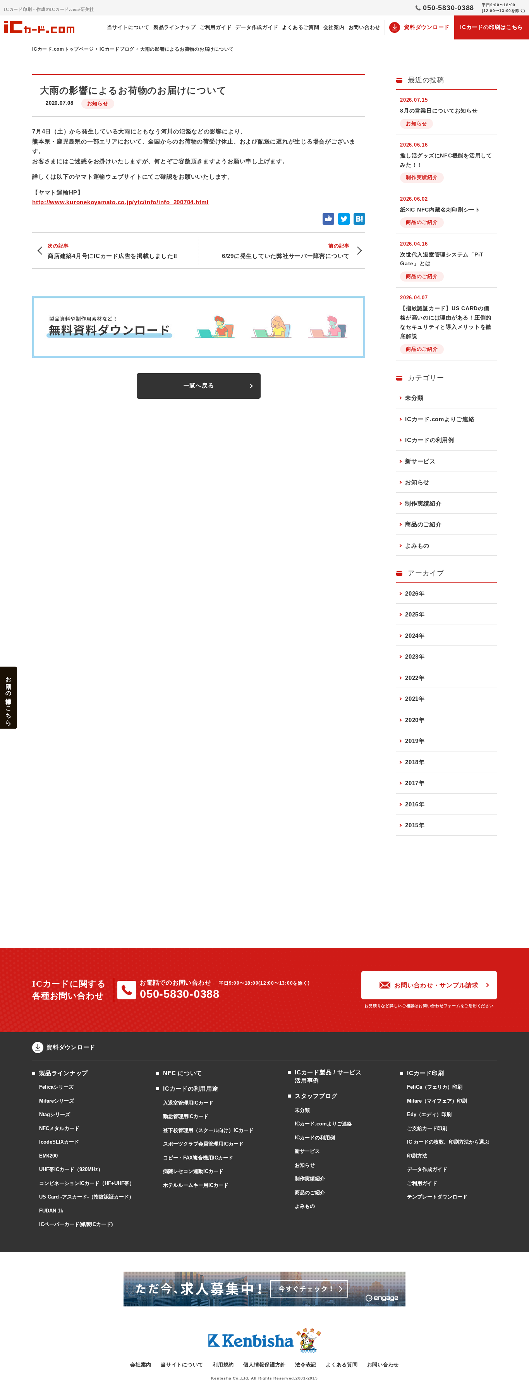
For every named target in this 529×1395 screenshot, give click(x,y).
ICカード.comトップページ (63, 49)
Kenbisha (251, 1340)
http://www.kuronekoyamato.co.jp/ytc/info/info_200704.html (120, 202)
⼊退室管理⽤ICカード (188, 1103)
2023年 (415, 656)
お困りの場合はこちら (8, 697)
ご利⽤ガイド (216, 27)
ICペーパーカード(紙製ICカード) (76, 1224)
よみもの (417, 545)
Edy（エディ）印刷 (429, 1114)
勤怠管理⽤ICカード (185, 1116)
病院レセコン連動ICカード (193, 1171)
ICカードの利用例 (429, 440)
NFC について (182, 1073)
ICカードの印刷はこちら (491, 27)
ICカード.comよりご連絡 (440, 419)
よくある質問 (342, 1365)
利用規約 (223, 1365)
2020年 (415, 720)
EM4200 (48, 1156)
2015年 (415, 825)
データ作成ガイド (256, 27)
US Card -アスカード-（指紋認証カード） (86, 1197)
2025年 (415, 614)
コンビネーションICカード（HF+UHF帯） (86, 1183)
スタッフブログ (316, 1096)
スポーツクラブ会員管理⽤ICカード (203, 1144)
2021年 (415, 698)
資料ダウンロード (427, 27)
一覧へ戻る (199, 385)
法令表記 (305, 1365)
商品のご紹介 (423, 524)
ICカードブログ (117, 49)
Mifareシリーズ (56, 1101)
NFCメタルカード (59, 1128)
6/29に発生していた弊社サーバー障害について (286, 251)
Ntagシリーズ (54, 1114)
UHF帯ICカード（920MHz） (71, 1169)
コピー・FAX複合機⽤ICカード (198, 1158)
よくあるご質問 (300, 27)
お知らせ (97, 103)
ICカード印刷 (425, 1073)
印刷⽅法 (417, 1156)
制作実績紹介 (423, 503)
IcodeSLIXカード (59, 1142)
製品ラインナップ (174, 27)
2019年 (415, 741)
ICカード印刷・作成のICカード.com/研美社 (49, 9)
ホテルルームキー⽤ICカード (195, 1185)
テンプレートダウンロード (437, 1197)
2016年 (415, 804)
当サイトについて (128, 27)
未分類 (414, 397)
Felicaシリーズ (56, 1087)
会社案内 (334, 27)
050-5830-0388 (180, 994)
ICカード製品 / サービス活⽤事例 (328, 1076)
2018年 (415, 762)
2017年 (415, 783)
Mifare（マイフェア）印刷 (437, 1101)
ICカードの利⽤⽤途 (190, 1088)
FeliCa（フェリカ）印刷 (434, 1087)
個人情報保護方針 (264, 1365)
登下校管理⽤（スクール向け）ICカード (208, 1130)
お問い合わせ (365, 27)
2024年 (415, 635)
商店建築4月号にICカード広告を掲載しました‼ (112, 251)
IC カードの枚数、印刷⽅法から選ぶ (448, 1142)
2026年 (415, 593)
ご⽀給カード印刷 (427, 1128)
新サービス (420, 461)
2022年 (415, 677)
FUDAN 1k (51, 1211)
